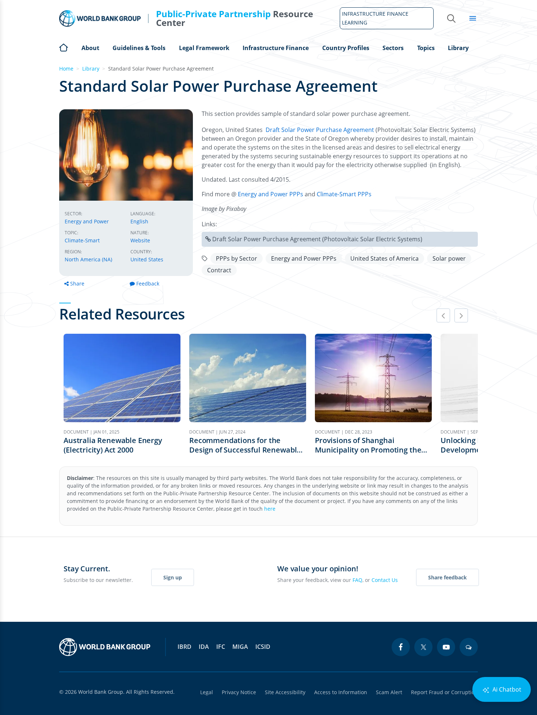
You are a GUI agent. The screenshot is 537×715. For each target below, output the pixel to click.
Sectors (393, 48)
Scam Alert (389, 692)
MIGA (240, 647)
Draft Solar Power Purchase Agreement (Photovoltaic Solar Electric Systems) (317, 239)
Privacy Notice (239, 692)
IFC (220, 647)
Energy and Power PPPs (270, 194)
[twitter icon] (423, 647)
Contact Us (385, 579)
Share (77, 283)
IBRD (184, 647)
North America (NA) (88, 259)
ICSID (262, 647)
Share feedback (447, 577)
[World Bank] (105, 647)
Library (458, 48)
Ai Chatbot (506, 689)
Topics (426, 48)
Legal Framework (204, 48)
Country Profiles (345, 48)
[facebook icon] (401, 647)
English (139, 221)
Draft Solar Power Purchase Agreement (321, 130)
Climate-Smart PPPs (344, 194)
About (90, 48)
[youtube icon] (446, 647)
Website (140, 240)
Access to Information (340, 692)
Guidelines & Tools (139, 48)
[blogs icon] (469, 647)
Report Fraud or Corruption (444, 692)
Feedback (147, 283)
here (269, 508)
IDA (204, 647)
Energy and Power (87, 221)
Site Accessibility (285, 692)
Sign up (172, 577)
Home (63, 46)
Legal (206, 692)
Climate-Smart (82, 240)
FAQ (357, 579)
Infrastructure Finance (276, 48)
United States (146, 259)
